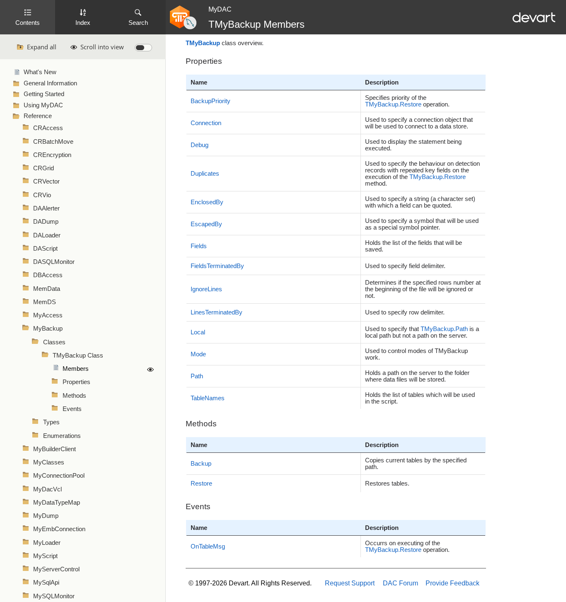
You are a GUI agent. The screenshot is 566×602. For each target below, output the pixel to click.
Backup (201, 463)
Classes (54, 342)
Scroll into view (102, 47)
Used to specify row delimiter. (405, 312)
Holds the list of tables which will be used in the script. (420, 398)
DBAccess (48, 275)
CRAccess (48, 128)
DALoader (46, 235)
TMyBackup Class (78, 355)
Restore (201, 483)
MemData (46, 288)
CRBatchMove (53, 141)
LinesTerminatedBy (216, 312)
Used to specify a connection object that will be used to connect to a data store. (419, 123)
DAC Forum (400, 583)
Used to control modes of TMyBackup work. (416, 354)
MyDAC (220, 9)
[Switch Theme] (143, 47)
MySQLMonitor (54, 596)
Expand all (41, 47)
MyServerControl (56, 569)
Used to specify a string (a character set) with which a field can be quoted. (420, 202)
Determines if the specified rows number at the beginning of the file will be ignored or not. (423, 289)
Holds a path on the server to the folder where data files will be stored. (417, 376)
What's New (40, 72)
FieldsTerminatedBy (217, 266)
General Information (50, 83)
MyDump (45, 516)
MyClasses (48, 462)
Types (51, 422)
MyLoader (46, 542)
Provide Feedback (452, 583)
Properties (76, 382)
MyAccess (48, 315)
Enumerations (62, 436)
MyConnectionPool (59, 475)
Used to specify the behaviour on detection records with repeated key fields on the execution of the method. (422, 173)
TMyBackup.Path (444, 329)
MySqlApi (46, 582)
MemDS (44, 302)
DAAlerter (46, 208)
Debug (199, 145)
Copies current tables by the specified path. (416, 463)
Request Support (350, 583)
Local (198, 332)
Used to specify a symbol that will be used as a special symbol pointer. (422, 224)
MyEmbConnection (59, 529)
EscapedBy (206, 224)
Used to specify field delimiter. (405, 266)
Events (72, 409)
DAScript (45, 248)
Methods (74, 395)
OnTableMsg (208, 546)
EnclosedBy (207, 202)
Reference (38, 116)
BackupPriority (210, 101)
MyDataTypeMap (56, 502)
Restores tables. (387, 483)
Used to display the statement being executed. (413, 145)
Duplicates (205, 173)
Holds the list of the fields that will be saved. (413, 246)
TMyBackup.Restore (393, 104)
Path (197, 376)
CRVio (42, 195)
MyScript (45, 556)
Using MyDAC (43, 105)
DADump (45, 221)
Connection (206, 123)
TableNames (208, 398)
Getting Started (44, 94)
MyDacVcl (47, 489)
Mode (198, 354)
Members (76, 368)
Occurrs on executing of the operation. (407, 546)
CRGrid (43, 168)
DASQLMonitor (54, 262)
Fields (199, 246)
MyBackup (48, 328)
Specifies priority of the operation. (407, 101)
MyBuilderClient (54, 449)
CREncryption (52, 155)
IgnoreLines (206, 289)
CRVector (46, 181)
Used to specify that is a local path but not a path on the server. (422, 332)
